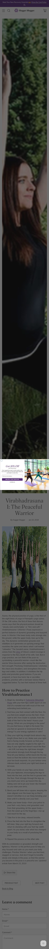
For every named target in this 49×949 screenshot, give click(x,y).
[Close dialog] (1, 461)
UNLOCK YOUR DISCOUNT (12, 479)
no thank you (12, 482)
